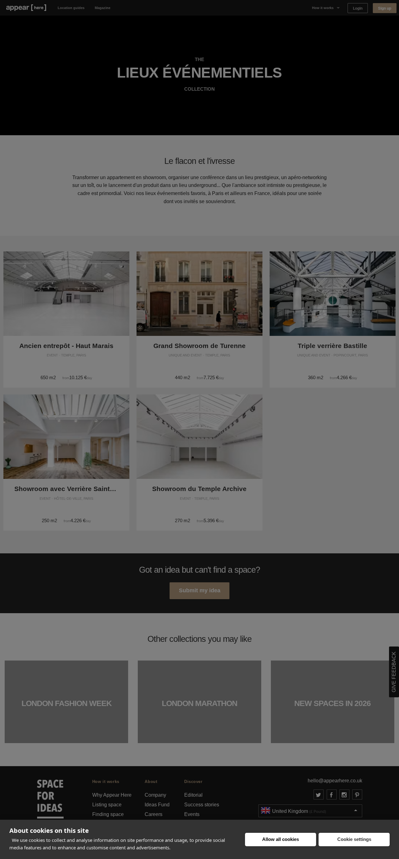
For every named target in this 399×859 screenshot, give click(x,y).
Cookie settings (354, 839)
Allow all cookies (280, 839)
